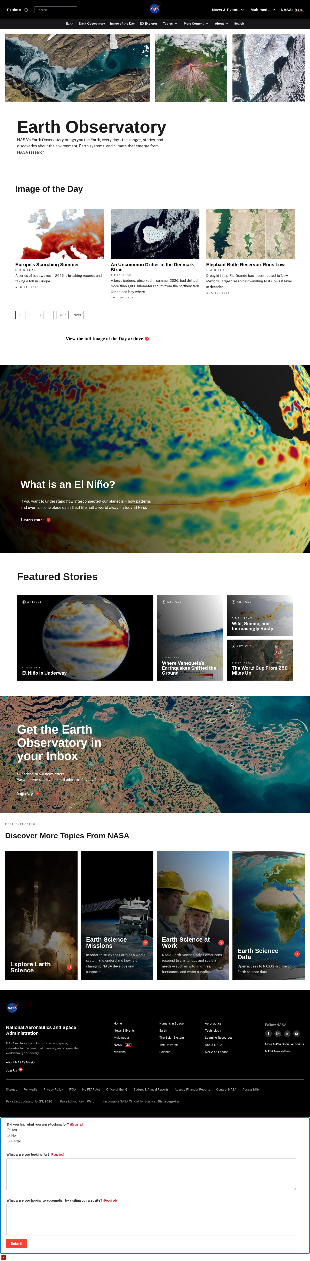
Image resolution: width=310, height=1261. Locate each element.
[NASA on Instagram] (277, 1033)
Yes (14, 1130)
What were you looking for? (35, 1155)
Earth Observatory (92, 23)
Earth (70, 23)
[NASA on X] (287, 1033)
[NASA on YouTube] (296, 1033)
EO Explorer (148, 23)
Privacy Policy (92, 779)
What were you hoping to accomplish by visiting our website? (61, 1200)
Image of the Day (122, 23)
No (13, 1135)
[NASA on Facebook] (268, 1033)
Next (77, 315)
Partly (16, 1141)
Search (239, 23)
